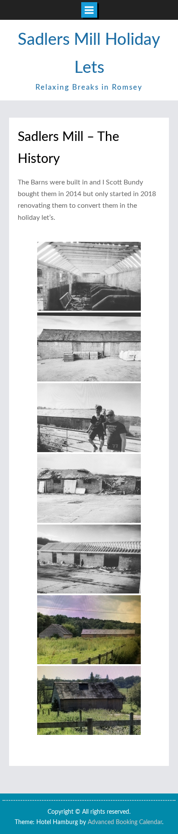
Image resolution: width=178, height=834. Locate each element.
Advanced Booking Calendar (125, 822)
